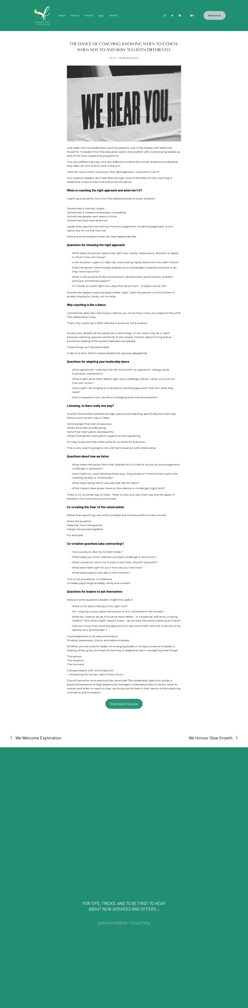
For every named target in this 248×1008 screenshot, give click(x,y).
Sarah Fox (134, 58)
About (62, 15)
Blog (101, 15)
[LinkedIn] (172, 15)
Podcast (89, 15)
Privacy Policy (140, 922)
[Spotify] (180, 15)
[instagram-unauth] (164, 15)
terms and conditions (112, 922)
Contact (113, 15)
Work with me (214, 15)
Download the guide (124, 704)
